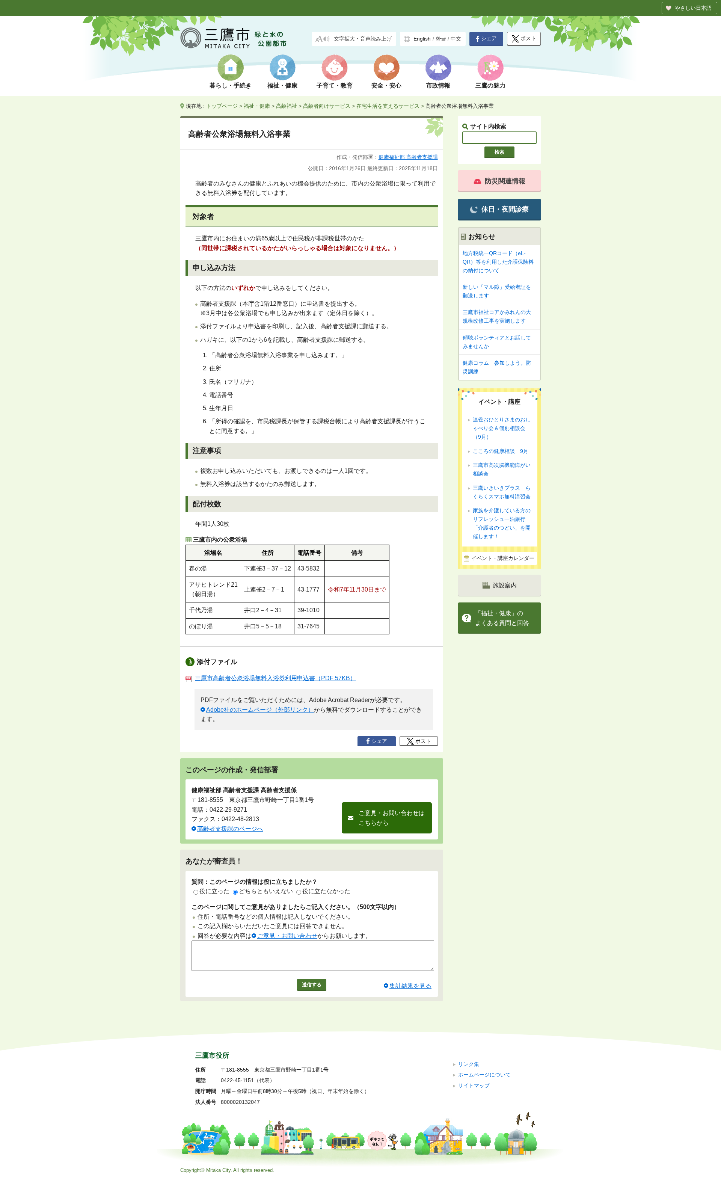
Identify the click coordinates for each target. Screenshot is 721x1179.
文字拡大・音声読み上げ (363, 39)
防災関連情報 (505, 181)
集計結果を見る (410, 986)
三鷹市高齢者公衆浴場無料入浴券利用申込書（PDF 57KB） (275, 678)
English (422, 39)
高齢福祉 (286, 106)
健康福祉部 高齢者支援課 (408, 157)
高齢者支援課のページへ (230, 829)
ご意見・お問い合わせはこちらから (392, 818)
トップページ (222, 106)
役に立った (214, 891)
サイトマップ (474, 1085)
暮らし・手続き (231, 85)
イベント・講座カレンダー (502, 558)
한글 (441, 39)
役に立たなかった (326, 891)
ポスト (528, 38)
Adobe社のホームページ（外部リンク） (260, 709)
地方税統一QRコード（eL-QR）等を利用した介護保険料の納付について (498, 261)
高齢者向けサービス (326, 106)
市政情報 (438, 85)
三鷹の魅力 (490, 85)
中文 (456, 39)
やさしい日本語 (693, 8)
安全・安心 (386, 85)
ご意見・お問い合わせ (287, 936)
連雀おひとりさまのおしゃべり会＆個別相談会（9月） (502, 428)
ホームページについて (484, 1075)
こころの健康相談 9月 (500, 451)
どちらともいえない (266, 891)
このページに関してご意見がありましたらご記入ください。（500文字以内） (296, 907)
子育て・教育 (335, 85)
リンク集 (468, 1064)
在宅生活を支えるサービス (387, 106)
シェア (489, 38)
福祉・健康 (282, 85)
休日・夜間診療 (505, 209)
